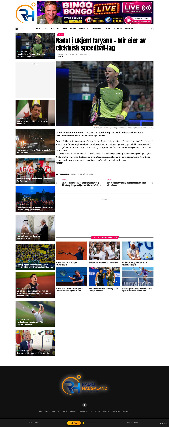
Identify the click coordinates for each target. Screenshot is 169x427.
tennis (90, 174)
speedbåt (82, 174)
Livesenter (129, 28)
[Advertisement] (35, 81)
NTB (52, 28)
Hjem (38, 28)
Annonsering (83, 28)
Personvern (117, 28)
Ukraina (73, 28)
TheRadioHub (164, 424)
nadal (74, 174)
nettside (95, 141)
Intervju (107, 28)
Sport (65, 28)
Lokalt (45, 28)
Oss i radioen (96, 28)
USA (58, 28)
